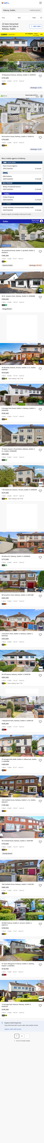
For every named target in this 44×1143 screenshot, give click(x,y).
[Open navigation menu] (40, 3)
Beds (19, 18)
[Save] (41, 18)
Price (3, 18)
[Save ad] (40, 76)
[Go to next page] (27, 1036)
